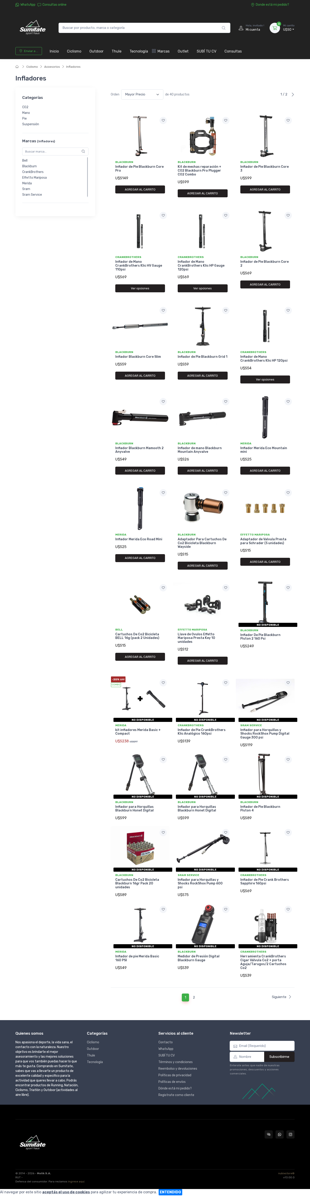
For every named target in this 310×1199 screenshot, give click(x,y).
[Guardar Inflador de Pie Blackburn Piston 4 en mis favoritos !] (288, 759)
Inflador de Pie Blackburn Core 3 (264, 169)
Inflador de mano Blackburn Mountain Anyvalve (200, 450)
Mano (26, 113)
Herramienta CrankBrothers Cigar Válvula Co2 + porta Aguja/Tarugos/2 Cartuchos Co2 (263, 962)
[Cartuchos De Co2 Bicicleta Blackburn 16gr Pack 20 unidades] (140, 848)
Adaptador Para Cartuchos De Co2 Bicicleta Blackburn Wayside (202, 543)
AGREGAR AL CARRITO (140, 189)
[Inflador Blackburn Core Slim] (140, 326)
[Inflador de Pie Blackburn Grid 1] (202, 326)
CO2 (25, 107)
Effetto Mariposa (34, 178)
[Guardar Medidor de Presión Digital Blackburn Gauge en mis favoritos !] (225, 909)
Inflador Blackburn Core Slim (138, 357)
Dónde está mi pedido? (175, 1088)
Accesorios (52, 66)
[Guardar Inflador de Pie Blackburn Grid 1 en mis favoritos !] (225, 310)
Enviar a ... (31, 51)
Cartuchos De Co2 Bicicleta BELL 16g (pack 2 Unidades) (137, 636)
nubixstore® (286, 1173)
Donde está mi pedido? (272, 5)
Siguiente (279, 997)
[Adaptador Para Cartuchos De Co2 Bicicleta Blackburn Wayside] (202, 508)
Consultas (233, 51)
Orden (115, 94)
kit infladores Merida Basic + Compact (138, 732)
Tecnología (139, 51)
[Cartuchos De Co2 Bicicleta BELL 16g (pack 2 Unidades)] (140, 603)
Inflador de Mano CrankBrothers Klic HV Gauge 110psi (138, 265)
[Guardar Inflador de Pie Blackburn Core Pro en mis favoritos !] (163, 120)
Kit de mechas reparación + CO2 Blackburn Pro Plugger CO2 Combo (199, 170)
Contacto (165, 1042)
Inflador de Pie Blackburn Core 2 (264, 264)
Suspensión (30, 124)
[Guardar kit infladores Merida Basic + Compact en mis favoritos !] (163, 682)
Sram (26, 189)
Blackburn (29, 166)
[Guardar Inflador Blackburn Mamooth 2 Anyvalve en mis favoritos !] (163, 401)
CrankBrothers (33, 172)
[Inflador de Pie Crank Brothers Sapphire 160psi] (265, 848)
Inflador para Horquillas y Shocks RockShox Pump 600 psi (200, 883)
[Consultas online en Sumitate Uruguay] (269, 1134)
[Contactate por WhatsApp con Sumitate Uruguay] (280, 1134)
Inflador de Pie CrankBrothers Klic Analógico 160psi (202, 732)
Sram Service (32, 195)
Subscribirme (279, 1057)
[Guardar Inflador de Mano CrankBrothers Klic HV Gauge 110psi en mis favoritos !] (163, 215)
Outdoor (96, 51)
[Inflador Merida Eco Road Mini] (140, 508)
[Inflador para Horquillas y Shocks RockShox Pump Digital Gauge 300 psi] (265, 698)
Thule (116, 51)
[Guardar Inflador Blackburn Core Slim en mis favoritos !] (163, 310)
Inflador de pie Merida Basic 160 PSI (137, 958)
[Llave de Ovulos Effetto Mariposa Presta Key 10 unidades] (202, 603)
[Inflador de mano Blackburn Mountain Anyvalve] (202, 417)
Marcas (163, 51)
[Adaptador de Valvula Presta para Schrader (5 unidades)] (265, 508)
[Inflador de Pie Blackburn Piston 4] (265, 775)
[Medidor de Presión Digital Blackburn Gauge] (202, 925)
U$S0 (289, 28)
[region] (55, 116)
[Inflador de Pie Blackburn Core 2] (265, 231)
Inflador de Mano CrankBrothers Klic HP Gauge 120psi (201, 265)
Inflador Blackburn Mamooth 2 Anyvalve (139, 450)
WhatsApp (27, 5)
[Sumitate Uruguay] (32, 28)
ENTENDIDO (170, 1192)
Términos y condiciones (175, 1062)
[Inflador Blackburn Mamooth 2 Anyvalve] (140, 417)
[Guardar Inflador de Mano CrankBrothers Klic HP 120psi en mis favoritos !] (288, 310)
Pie (24, 119)
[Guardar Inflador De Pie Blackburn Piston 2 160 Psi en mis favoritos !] (288, 587)
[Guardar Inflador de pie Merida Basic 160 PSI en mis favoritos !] (163, 909)
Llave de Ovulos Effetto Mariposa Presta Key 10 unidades (196, 638)
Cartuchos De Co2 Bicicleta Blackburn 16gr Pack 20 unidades (137, 883)
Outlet (183, 51)
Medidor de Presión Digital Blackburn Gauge (198, 958)
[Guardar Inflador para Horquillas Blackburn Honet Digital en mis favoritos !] (163, 759)
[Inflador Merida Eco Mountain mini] (265, 417)
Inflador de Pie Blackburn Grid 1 (202, 357)
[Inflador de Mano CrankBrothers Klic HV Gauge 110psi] (140, 231)
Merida (27, 183)
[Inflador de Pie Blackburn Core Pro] (140, 136)
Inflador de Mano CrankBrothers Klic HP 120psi (264, 359)
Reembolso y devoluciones (177, 1069)
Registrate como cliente (176, 1095)
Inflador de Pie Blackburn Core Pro (139, 169)
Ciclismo (74, 51)
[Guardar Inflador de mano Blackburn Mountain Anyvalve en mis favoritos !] (225, 401)
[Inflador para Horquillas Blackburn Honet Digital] (140, 775)
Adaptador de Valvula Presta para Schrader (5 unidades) (263, 541)
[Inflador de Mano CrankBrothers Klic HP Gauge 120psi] (202, 231)
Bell (24, 161)
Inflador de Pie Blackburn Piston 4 (260, 809)
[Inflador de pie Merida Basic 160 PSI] (140, 925)
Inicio (54, 51)
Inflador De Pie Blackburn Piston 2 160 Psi (260, 637)
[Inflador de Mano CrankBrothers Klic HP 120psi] (265, 326)
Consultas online (54, 5)
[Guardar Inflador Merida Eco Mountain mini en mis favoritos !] (288, 401)
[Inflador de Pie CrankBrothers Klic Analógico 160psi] (202, 698)
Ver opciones (140, 288)
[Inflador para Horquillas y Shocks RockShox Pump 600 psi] (202, 848)
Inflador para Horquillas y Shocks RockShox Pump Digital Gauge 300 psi (264, 734)
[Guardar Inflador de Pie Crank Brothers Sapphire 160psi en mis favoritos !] (288, 832)
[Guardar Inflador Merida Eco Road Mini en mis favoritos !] (163, 492)
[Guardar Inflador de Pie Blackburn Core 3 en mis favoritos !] (288, 120)
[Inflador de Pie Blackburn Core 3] (265, 136)
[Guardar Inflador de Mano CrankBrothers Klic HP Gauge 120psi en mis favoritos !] (225, 215)
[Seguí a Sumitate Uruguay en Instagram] (290, 1134)
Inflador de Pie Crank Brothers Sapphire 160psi (264, 882)
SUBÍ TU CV (206, 51)
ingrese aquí (76, 1181)
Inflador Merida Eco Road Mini (138, 539)
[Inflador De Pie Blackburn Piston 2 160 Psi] (265, 603)
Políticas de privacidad (174, 1075)
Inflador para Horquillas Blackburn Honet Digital (134, 809)
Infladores (73, 66)
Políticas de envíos (172, 1082)
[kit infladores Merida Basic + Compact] (140, 698)
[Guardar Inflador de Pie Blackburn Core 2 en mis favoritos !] (288, 215)
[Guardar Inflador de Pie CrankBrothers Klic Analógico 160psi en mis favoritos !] (225, 682)
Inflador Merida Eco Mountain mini (263, 450)
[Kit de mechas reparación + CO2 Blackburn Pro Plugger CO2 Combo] (202, 136)
